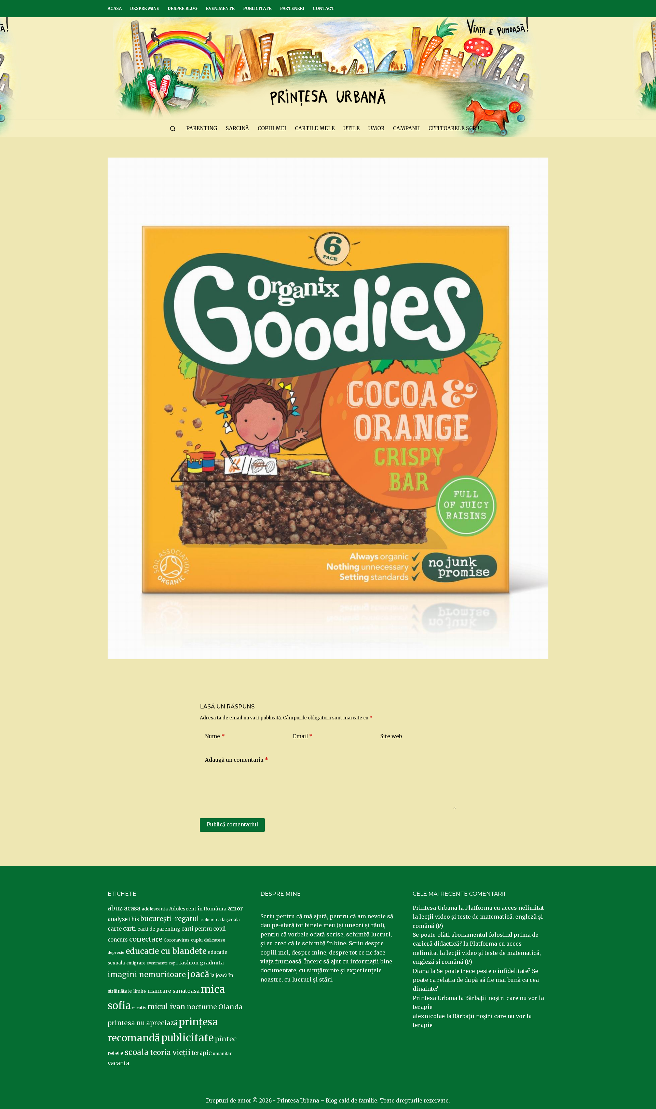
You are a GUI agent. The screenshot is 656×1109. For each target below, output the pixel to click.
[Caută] (172, 128)
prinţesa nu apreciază (142, 1023)
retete (115, 1053)
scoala (137, 1052)
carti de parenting (158, 929)
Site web (391, 736)
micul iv (139, 1008)
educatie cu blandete (166, 951)
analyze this (123, 919)
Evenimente (220, 8)
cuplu (197, 940)
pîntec (225, 1039)
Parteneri (292, 8)
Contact (323, 8)
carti (129, 928)
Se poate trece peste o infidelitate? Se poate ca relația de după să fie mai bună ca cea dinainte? (476, 980)
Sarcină (237, 128)
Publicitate (257, 8)
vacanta (118, 1063)
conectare (145, 939)
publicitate (187, 1038)
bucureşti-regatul (169, 919)
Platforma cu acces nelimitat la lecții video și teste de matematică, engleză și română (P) (478, 916)
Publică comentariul (232, 824)
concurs (118, 939)
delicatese (214, 940)
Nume (215, 736)
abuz (115, 908)
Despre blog (182, 8)
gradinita (212, 963)
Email (303, 736)
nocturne (202, 1007)
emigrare (136, 963)
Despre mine (144, 8)
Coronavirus (177, 940)
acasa (132, 908)
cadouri (208, 920)
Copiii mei (272, 128)
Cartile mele (315, 128)
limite (139, 991)
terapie (201, 1053)
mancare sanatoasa (173, 990)
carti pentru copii (203, 928)
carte (115, 928)
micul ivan (167, 1006)
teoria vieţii (170, 1052)
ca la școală (228, 919)
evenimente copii (162, 963)
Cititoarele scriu (455, 128)
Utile (351, 128)
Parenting (201, 128)
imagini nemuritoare (147, 974)
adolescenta (155, 908)
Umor (376, 128)
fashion (189, 963)
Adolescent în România (198, 909)
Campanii (406, 128)
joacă (198, 974)
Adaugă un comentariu (236, 760)
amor (235, 908)
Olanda (230, 1007)
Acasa (115, 8)
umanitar (222, 1053)
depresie (116, 952)
